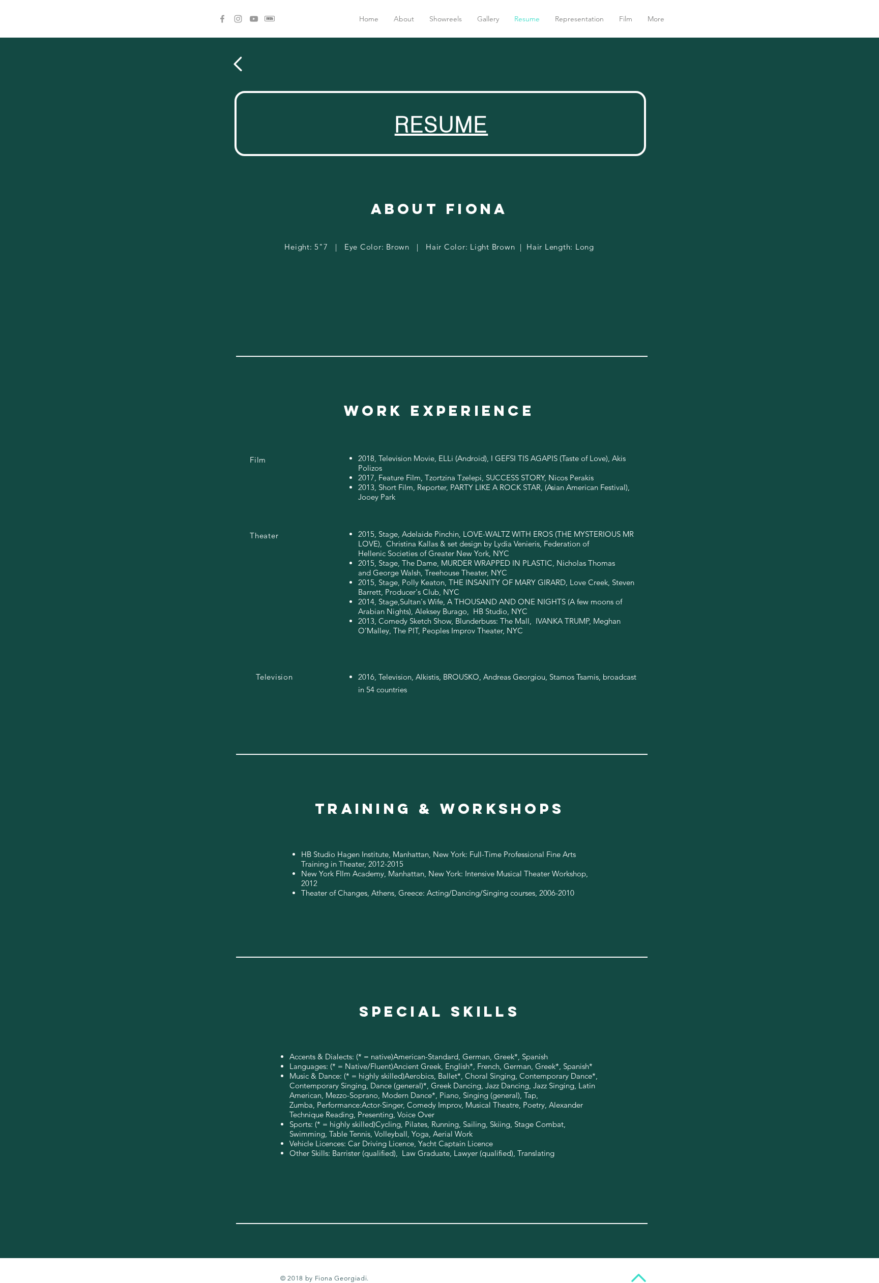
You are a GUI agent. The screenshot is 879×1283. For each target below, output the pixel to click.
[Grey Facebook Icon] (222, 19)
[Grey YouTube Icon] (254, 19)
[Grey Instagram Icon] (238, 19)
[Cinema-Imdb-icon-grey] (270, 19)
